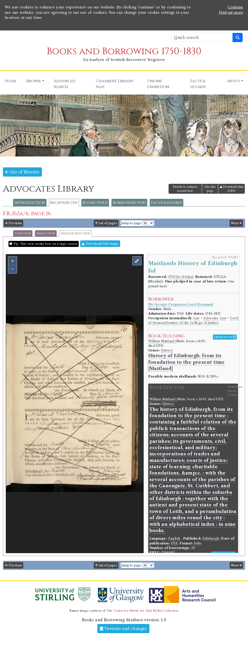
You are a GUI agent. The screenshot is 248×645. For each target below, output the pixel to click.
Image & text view (75, 233)
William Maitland (162, 341)
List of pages (107, 223)
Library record (223, 337)
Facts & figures (166, 202)
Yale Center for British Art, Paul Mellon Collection (142, 610)
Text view (23, 233)
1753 (174, 543)
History (167, 350)
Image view (45, 233)
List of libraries (24, 172)
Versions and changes (125, 628)
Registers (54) (64, 202)
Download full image (102, 243)
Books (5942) (95, 202)
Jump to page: (131, 223)
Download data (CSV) (232, 189)
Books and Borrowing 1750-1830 (124, 51)
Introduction (30, 202)
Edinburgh (210, 538)
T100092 (168, 552)
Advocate (210, 318)
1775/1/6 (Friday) (181, 277)
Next (235, 223)
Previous (15, 223)
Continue (235, 7)
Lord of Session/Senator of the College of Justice (193, 320)
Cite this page (210, 189)
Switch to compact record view (185, 189)
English (174, 538)
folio (197, 543)
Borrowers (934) (129, 202)
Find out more (231, 12)
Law (197, 318)
